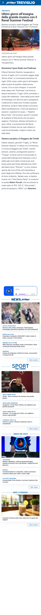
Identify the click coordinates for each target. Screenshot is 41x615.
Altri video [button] (34, 487)
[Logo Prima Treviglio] (20, 2)
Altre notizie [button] (33, 360)
